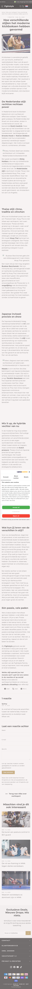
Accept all (16, 507)
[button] (29, 472)
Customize (16, 511)
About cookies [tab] (16, 477)
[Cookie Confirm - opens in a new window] (22, 471)
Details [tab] (26, 477)
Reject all (16, 516)
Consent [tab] (6, 477)
